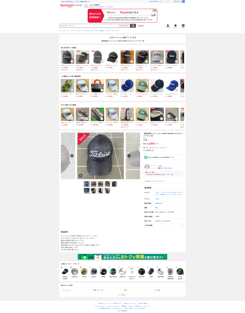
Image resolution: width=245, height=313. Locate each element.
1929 (161, 168)
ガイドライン (146, 306)
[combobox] (89, 25)
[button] (163, 225)
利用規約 (123, 306)
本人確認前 (169, 168)
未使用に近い (159, 203)
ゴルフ (92, 30)
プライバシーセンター (114, 306)
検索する (133, 26)
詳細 (173, 157)
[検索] (183, 1)
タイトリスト (115, 30)
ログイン (86, 7)
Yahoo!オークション (104, 303)
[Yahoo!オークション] (71, 4)
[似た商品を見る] (80, 176)
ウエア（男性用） (100, 30)
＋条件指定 (141, 25)
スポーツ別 (86, 30)
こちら (163, 181)
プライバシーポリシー (100, 306)
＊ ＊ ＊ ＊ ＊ (155, 166)
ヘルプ (160, 1)
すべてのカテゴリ (123, 25)
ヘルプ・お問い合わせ (139, 308)
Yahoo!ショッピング (130, 303)
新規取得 (96, 5)
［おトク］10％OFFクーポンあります (102, 7)
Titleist (145, 138)
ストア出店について (117, 308)
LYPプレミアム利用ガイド (135, 306)
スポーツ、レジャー (76, 30)
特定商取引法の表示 (105, 308)
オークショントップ (64, 30)
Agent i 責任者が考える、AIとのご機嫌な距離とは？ (75, 1)
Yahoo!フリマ (117, 303)
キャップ (108, 30)
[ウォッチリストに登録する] (72, 61)
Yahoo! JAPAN (153, 1)
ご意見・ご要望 (128, 308)
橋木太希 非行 (178, 1)
